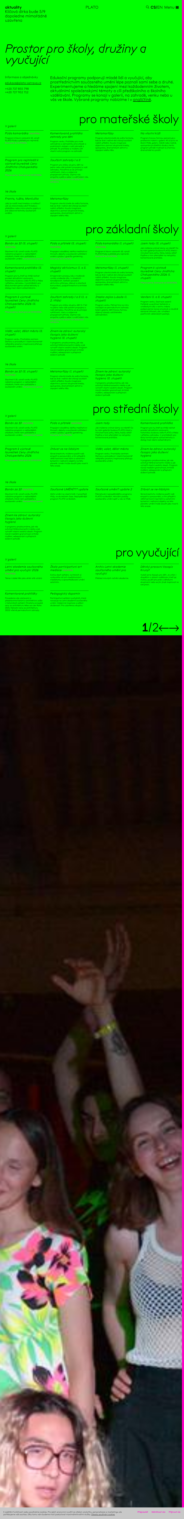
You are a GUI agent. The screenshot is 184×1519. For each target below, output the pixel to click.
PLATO (92, 7)
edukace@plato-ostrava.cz (23, 83)
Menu (171, 7)
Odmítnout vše (158, 1512)
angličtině (142, 99)
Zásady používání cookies (103, 1514)
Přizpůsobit (143, 1512)
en (160, 7)
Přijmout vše (175, 1512)
